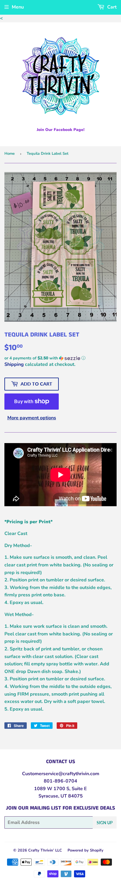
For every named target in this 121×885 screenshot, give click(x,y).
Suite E (78, 788)
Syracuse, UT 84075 (60, 796)
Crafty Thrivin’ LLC (45, 850)
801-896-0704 (60, 781)
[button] (60, 358)
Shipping (14, 364)
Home (9, 153)
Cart (111, 7)
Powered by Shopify (85, 850)
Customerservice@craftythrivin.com (60, 773)
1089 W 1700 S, (52, 788)
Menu (18, 7)
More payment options (31, 418)
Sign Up (105, 822)
